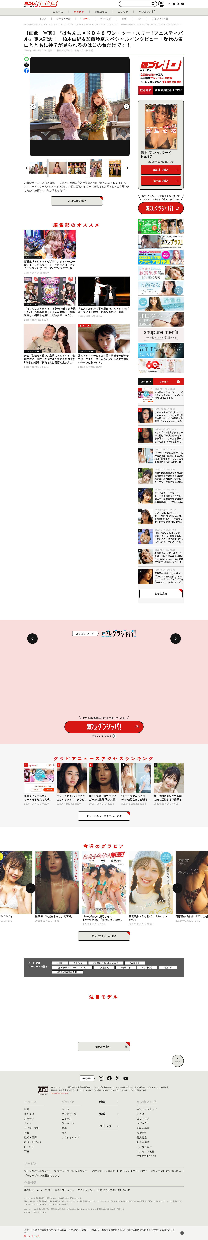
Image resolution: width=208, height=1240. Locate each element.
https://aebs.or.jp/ (60, 1093)
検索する (153, 3)
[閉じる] (182, 1233)
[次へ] (126, 107)
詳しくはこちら (32, 1236)
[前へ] (33, 107)
